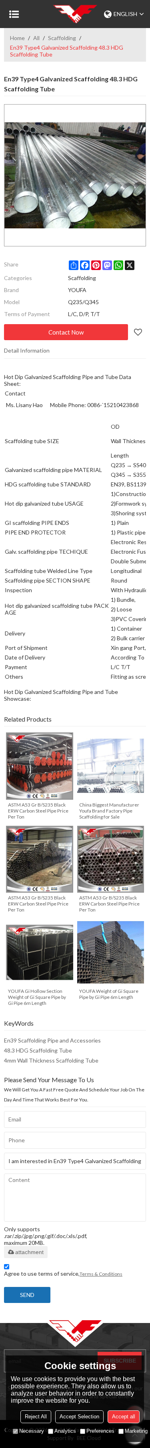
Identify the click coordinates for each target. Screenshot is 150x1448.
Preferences (100, 1431)
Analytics (65, 1431)
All (36, 37)
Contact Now (66, 332)
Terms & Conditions (101, 1274)
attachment (29, 1252)
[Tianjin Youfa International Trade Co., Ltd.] (75, 14)
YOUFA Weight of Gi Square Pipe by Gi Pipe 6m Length (108, 994)
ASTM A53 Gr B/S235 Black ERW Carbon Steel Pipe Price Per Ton (38, 811)
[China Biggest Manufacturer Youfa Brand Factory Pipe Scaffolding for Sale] (110, 766)
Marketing (136, 1431)
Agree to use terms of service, (63, 1273)
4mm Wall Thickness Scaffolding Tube (51, 1060)
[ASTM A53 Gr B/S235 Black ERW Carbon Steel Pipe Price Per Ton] (39, 766)
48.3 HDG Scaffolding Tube (38, 1050)
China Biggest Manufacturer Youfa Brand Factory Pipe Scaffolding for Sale (109, 811)
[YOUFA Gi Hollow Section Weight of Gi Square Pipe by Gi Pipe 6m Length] (39, 952)
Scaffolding (62, 37)
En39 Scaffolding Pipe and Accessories (52, 1040)
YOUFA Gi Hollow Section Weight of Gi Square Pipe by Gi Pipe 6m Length (37, 997)
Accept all (123, 1417)
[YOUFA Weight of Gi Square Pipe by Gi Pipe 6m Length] (110, 952)
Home (17, 37)
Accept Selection (79, 1417)
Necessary (31, 1431)
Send (27, 1294)
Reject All (36, 1417)
